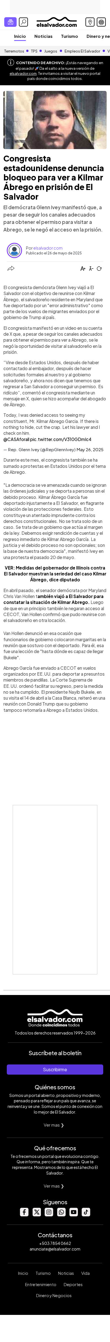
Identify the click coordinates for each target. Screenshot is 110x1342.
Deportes (73, 1284)
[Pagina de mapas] (89, 22)
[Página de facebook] (23, 1214)
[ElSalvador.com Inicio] (56, 21)
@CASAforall (16, 439)
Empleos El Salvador (82, 51)
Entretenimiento (40, 1284)
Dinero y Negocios (54, 1295)
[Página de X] (36, 1214)
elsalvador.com (23, 73)
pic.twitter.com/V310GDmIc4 (60, 439)
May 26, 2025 (90, 449)
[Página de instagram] (48, 1214)
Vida (85, 1273)
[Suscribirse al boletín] (10, 22)
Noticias (43, 36)
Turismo (69, 36)
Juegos (50, 51)
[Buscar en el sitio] (23, 22)
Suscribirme (55, 1069)
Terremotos (14, 51)
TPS (34, 51)
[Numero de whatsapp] (61, 1214)
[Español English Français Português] (101, 22)
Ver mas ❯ (54, 1124)
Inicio (20, 36)
